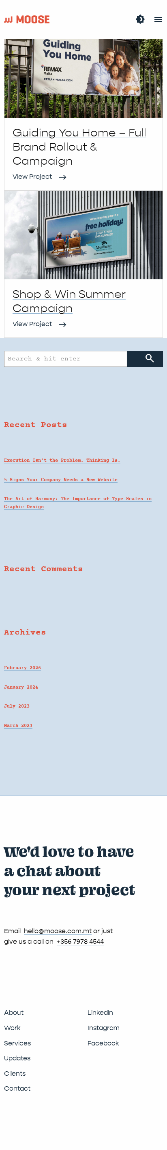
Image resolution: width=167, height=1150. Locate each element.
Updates (17, 1058)
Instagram (104, 1028)
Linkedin (100, 1012)
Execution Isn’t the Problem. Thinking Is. (62, 460)
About (14, 1012)
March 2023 (18, 726)
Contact (17, 1088)
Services (17, 1043)
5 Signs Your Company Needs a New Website (61, 480)
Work (12, 1028)
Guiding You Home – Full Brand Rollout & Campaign (79, 147)
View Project (32, 176)
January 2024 (21, 687)
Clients (15, 1073)
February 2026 (22, 668)
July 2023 (17, 706)
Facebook (103, 1043)
